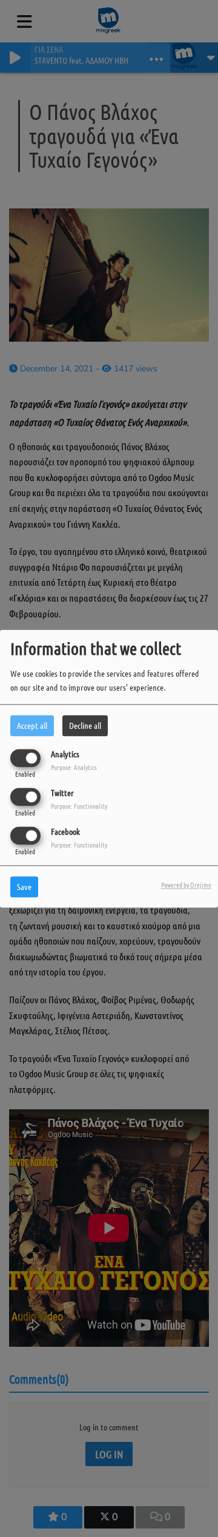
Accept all (32, 725)
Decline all (85, 725)
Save (24, 886)
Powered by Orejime (186, 884)
